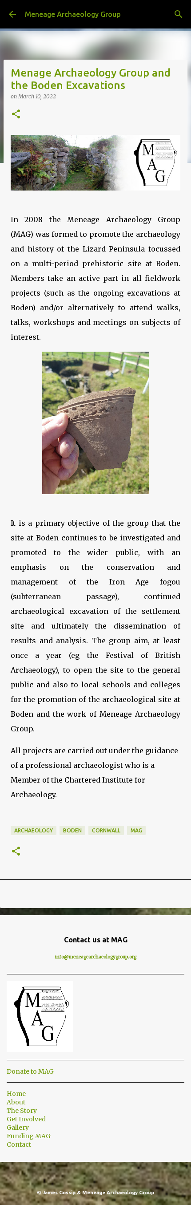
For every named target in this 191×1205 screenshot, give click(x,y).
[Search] (178, 14)
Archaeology (33, 830)
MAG (136, 830)
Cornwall (106, 830)
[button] (16, 115)
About (16, 1102)
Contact (19, 1144)
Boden (72, 830)
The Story (22, 1111)
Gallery (18, 1128)
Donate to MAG (30, 1071)
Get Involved (26, 1119)
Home (16, 1094)
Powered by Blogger (101, 1174)
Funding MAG (29, 1136)
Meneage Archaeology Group (73, 14)
